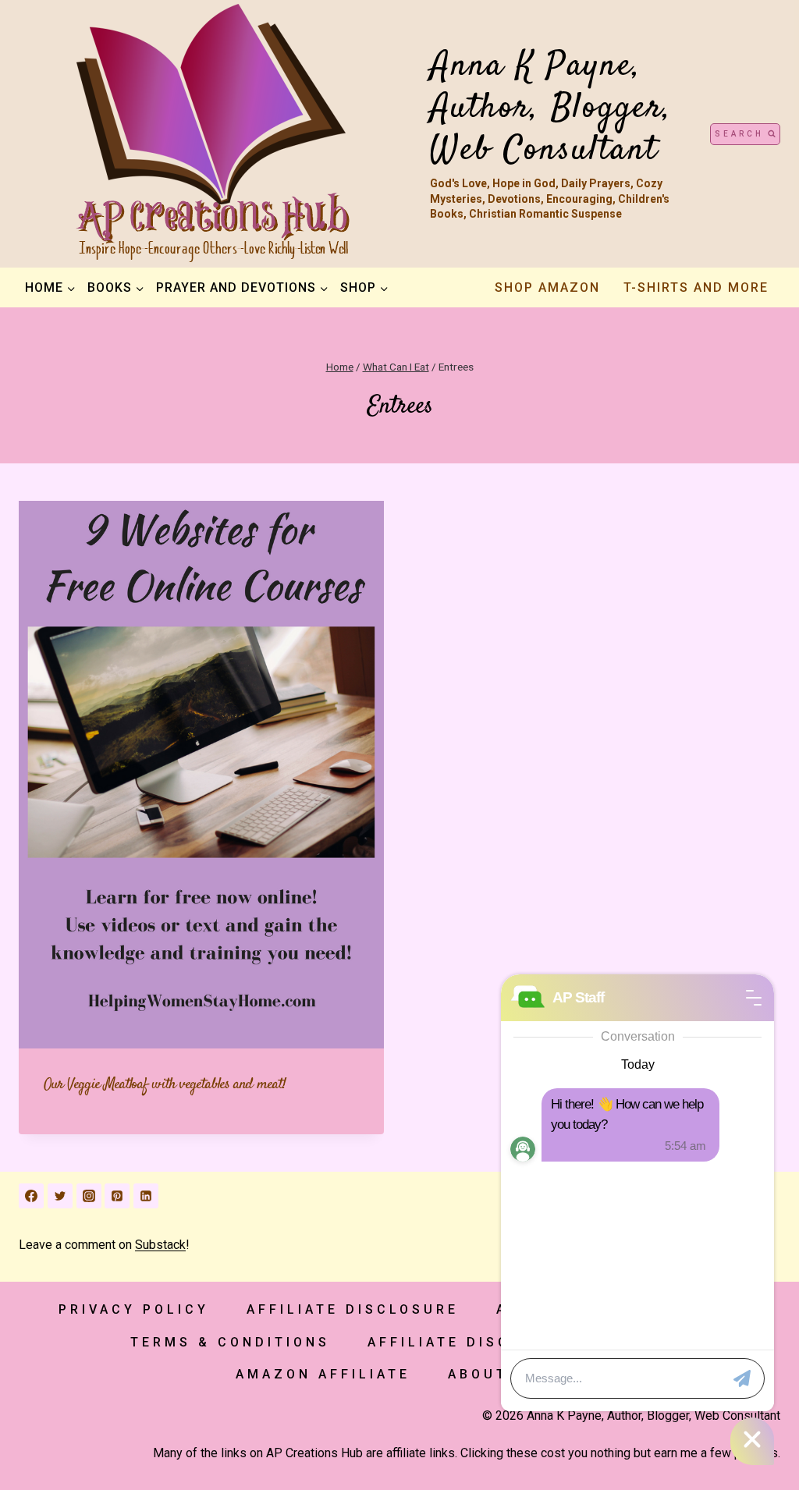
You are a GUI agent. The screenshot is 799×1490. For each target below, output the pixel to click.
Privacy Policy (134, 1309)
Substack (160, 1244)
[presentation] (201, 774)
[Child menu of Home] (50, 288)
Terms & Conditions (230, 1342)
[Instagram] (88, 1195)
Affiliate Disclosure (353, 1309)
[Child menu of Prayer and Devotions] (242, 288)
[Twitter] (60, 1195)
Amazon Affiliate (323, 1374)
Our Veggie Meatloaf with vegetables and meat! (165, 1084)
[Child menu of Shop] (364, 288)
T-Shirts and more (696, 287)
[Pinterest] (117, 1195)
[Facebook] (31, 1195)
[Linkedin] (145, 1195)
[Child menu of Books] (115, 288)
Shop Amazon (547, 287)
